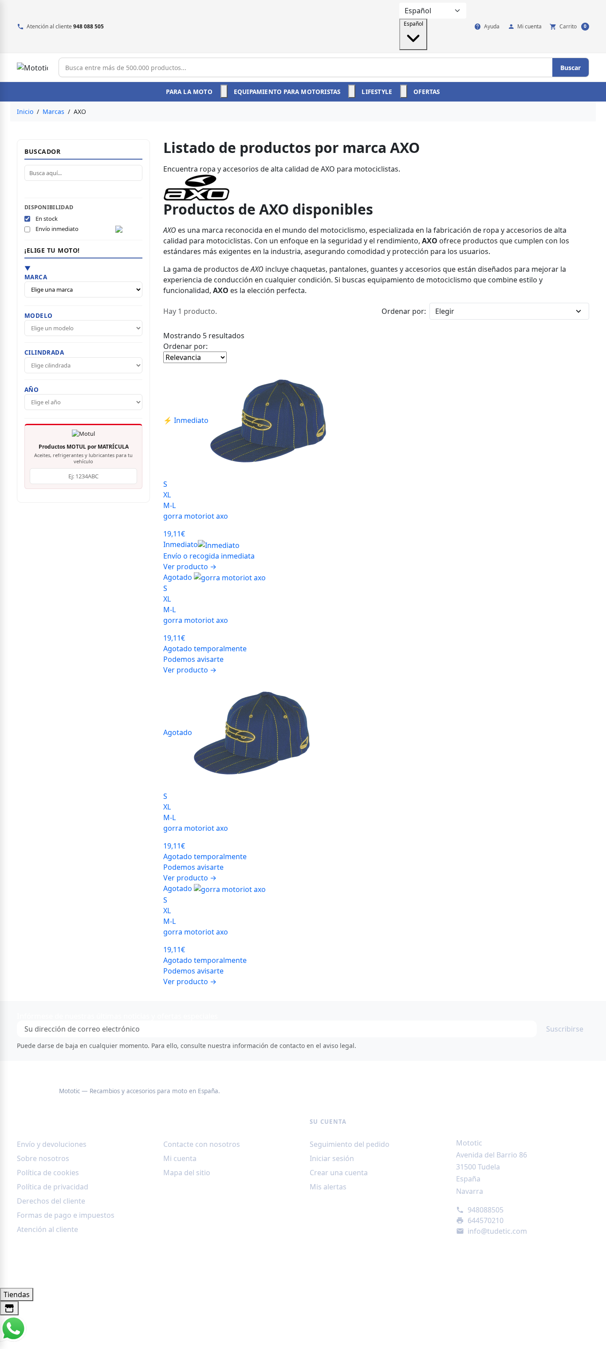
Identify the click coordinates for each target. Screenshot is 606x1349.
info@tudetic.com (497, 1231)
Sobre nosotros (43, 1158)
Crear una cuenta (339, 1172)
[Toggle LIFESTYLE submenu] (403, 91)
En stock (46, 219)
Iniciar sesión (332, 1158)
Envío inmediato (57, 229)
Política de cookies (48, 1172)
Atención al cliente (47, 1229)
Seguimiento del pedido (350, 1144)
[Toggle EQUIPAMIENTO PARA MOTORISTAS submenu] (351, 91)
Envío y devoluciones (52, 1144)
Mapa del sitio (186, 1172)
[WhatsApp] (13, 1328)
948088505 (486, 1210)
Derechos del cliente (51, 1201)
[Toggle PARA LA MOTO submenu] (224, 91)
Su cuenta (328, 1122)
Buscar (570, 67)
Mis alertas (328, 1187)
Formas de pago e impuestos (65, 1215)
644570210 (486, 1220)
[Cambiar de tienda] (9, 1308)
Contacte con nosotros (201, 1144)
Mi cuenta (180, 1158)
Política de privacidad (52, 1187)
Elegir (444, 311)
